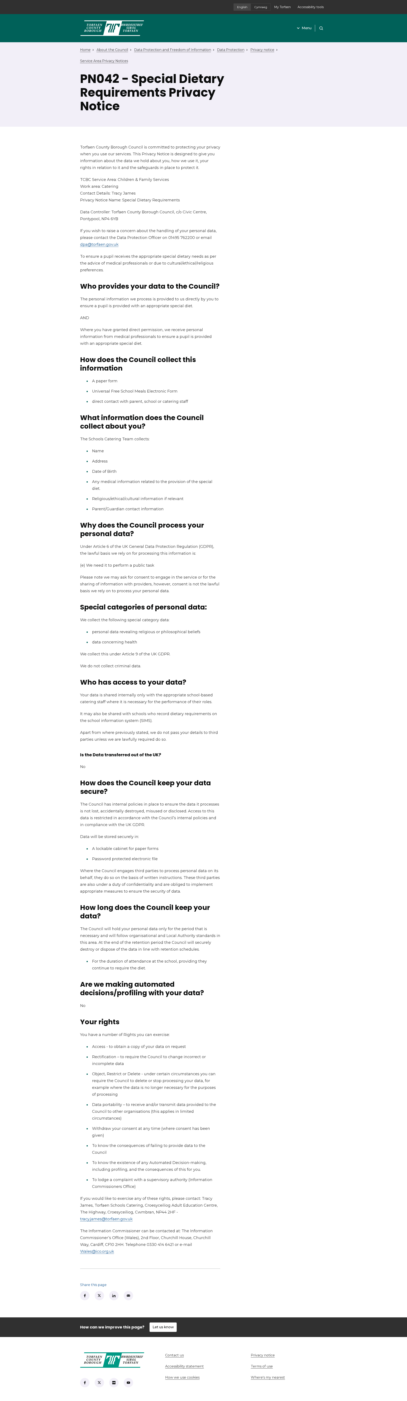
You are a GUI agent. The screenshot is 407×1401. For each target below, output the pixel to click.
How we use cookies (182, 1377)
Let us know (163, 1327)
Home (85, 50)
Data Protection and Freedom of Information (172, 50)
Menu (306, 28)
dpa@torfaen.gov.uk (99, 244)
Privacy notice (262, 50)
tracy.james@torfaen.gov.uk (106, 1219)
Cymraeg (260, 7)
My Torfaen (284, 8)
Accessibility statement (184, 1366)
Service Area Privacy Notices (104, 61)
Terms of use (262, 1366)
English (242, 7)
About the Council (112, 50)
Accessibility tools (311, 7)
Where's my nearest (284, 1377)
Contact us (190, 1355)
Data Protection (230, 50)
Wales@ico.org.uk (97, 1251)
